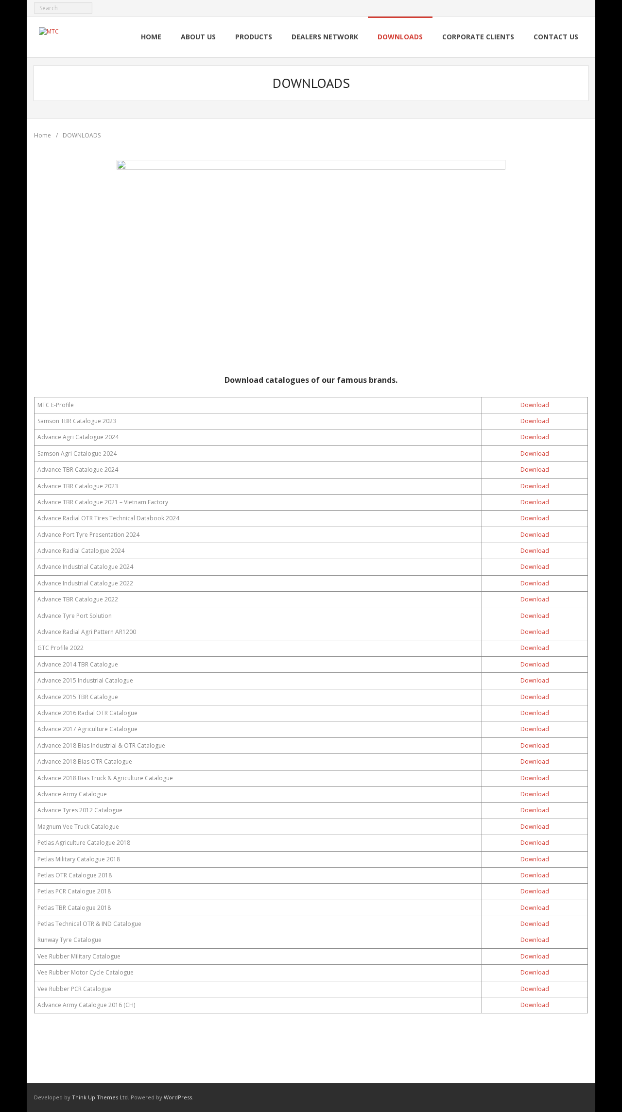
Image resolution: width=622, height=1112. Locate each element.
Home (42, 135)
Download (534, 405)
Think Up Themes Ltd (100, 1097)
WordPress (178, 1097)
